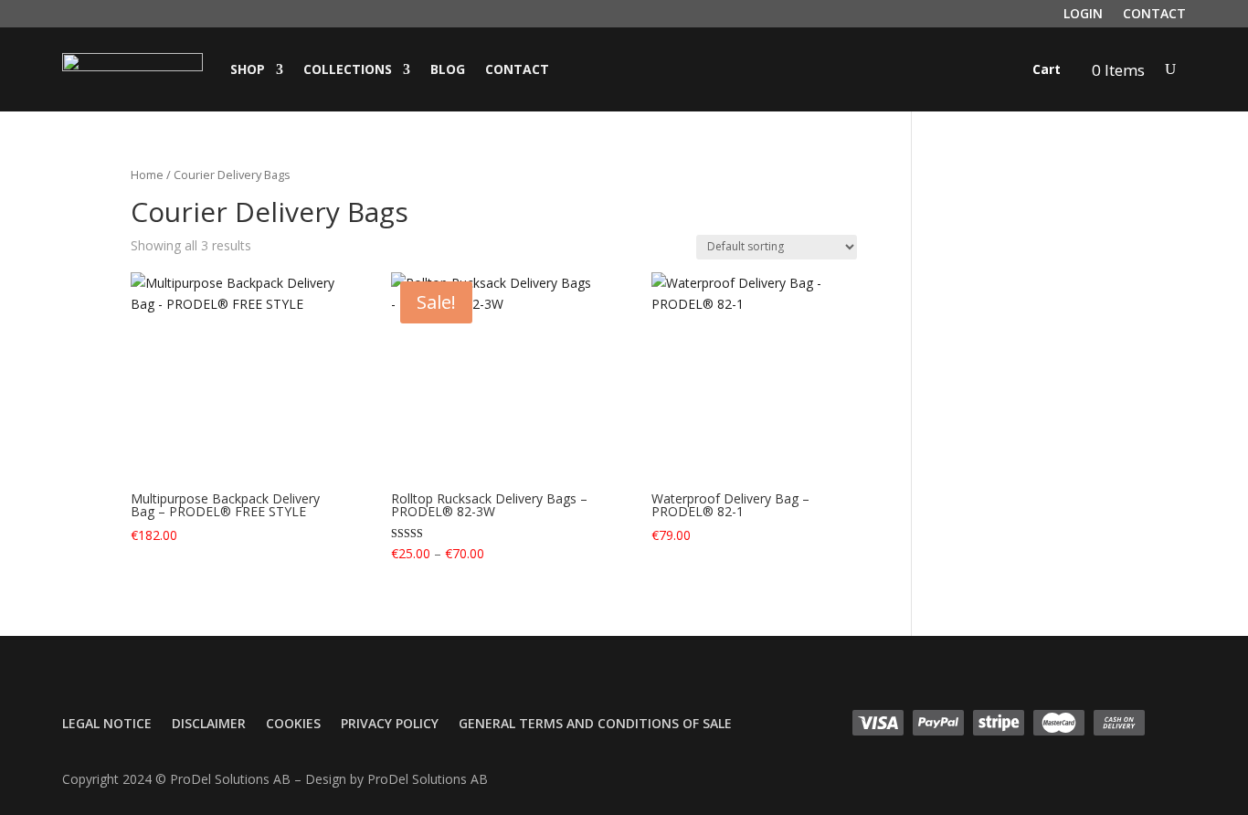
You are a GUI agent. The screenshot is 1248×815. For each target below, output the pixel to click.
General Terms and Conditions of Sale (595, 724)
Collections (347, 69)
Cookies (293, 724)
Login (1083, 14)
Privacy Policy (390, 724)
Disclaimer (209, 724)
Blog (447, 69)
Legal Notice (107, 724)
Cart (1046, 69)
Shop (247, 69)
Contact (1154, 14)
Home (147, 174)
